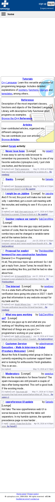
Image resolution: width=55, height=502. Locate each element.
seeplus (49, 373)
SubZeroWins (46, 219)
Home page (21, 494)
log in (51, 3)
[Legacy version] (46, 8)
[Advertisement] (27, 85)
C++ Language (9, 82)
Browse (11, 139)
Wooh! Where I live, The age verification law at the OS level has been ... (24, 307)
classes (44, 90)
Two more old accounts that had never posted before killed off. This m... (27, 394)
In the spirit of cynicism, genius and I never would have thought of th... (27, 243)
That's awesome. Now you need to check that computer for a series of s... (27, 172)
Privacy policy (33, 494)
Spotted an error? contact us (27, 499)
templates (7, 93)
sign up (42, 3)
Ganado (49, 179)
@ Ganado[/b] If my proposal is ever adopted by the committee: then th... (25, 279)
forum (12, 146)
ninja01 (49, 151)
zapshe (49, 193)
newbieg (48, 286)
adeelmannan (46, 343)
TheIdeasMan (46, 250)
